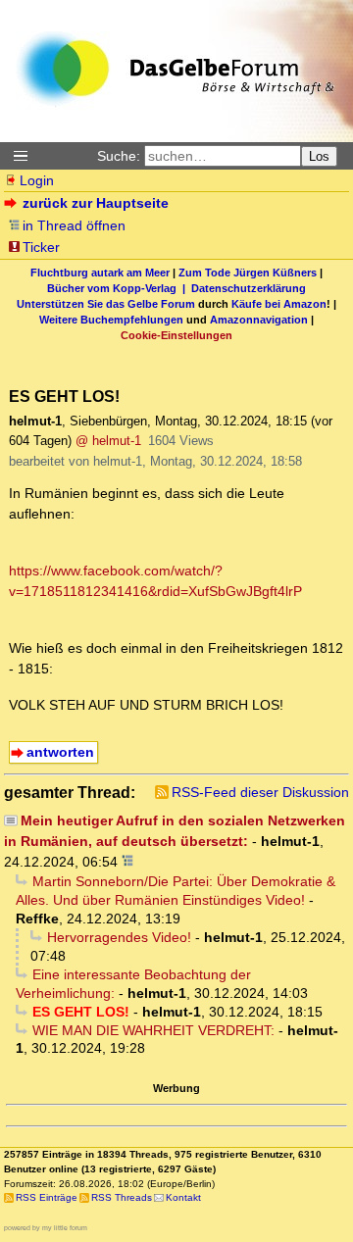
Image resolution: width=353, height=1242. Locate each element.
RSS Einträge (46, 1197)
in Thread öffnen (74, 225)
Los (319, 156)
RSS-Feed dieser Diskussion (260, 792)
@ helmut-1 (108, 440)
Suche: (118, 156)
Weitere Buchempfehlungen (111, 319)
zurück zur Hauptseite (96, 203)
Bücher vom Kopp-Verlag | (119, 288)
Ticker (41, 247)
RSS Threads (121, 1197)
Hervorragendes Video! (119, 937)
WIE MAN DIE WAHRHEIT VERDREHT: (153, 1030)
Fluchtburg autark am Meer (100, 272)
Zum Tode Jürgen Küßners (247, 272)
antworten (60, 752)
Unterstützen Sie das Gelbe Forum (106, 304)
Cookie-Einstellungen (176, 335)
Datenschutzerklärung (248, 288)
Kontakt (183, 1197)
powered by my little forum (45, 1227)
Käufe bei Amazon (279, 304)
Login (37, 180)
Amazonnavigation (259, 319)
